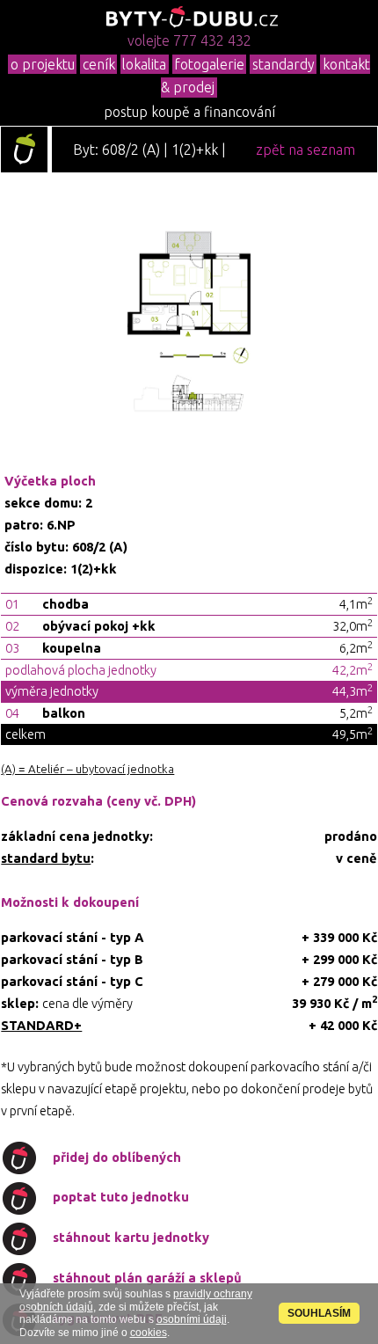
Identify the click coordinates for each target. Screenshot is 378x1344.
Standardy (283, 64)
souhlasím (319, 1313)
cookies (148, 1332)
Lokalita (144, 64)
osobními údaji (191, 1319)
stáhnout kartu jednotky (131, 1237)
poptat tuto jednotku (121, 1196)
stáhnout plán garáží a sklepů (147, 1277)
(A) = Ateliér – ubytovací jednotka (87, 769)
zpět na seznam (305, 149)
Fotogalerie (209, 64)
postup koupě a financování (189, 112)
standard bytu (46, 858)
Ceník (99, 64)
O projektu (43, 64)
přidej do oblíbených (117, 1157)
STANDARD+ (41, 1025)
